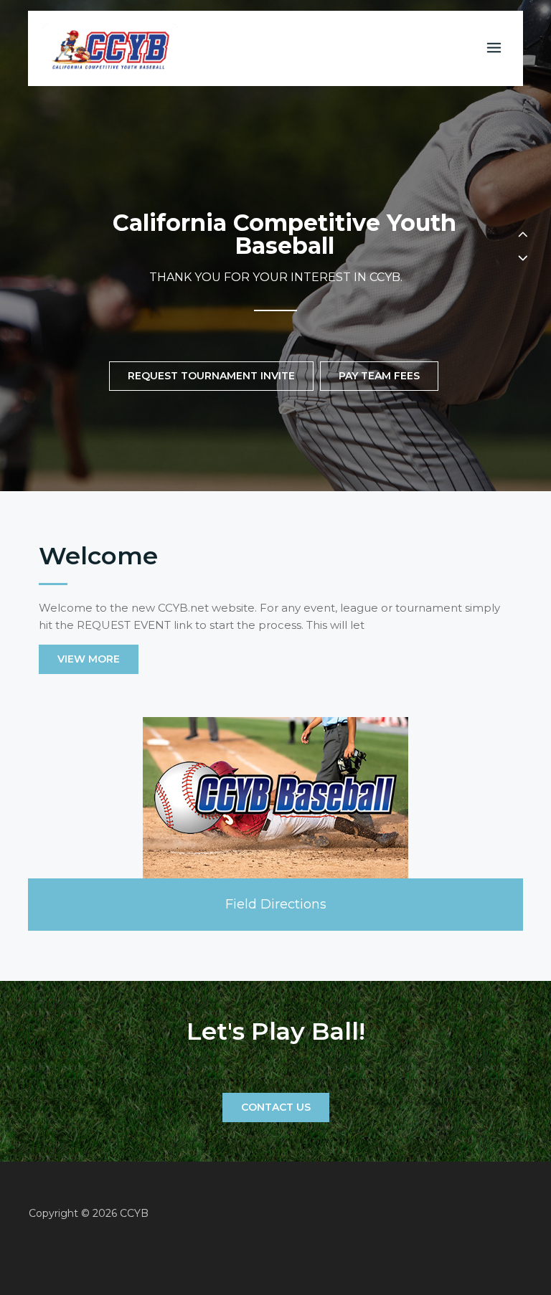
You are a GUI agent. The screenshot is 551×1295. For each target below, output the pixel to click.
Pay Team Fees (379, 375)
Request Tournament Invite (211, 375)
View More (88, 659)
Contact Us (276, 1107)
